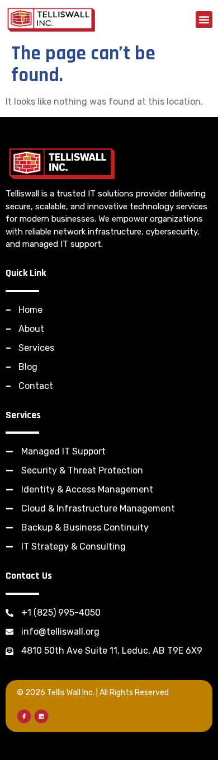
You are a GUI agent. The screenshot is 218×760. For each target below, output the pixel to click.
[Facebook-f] (24, 716)
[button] (204, 19)
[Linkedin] (41, 716)
